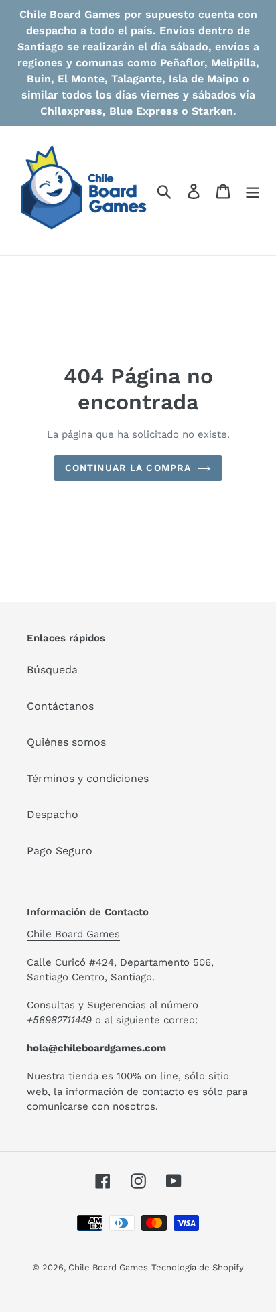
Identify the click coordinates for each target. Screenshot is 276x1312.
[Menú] (252, 191)
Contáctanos (60, 706)
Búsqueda (52, 669)
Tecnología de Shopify (197, 1267)
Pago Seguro (59, 850)
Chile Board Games (73, 934)
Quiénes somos (66, 742)
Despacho (52, 814)
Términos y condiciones (88, 778)
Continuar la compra (128, 467)
